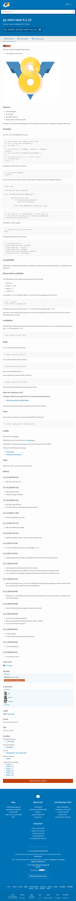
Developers (9, 747)
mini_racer (23, 444)
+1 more (6, 705)
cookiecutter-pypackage (13, 454)
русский (31, 888)
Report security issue (38, 831)
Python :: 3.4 (10, 770)
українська (43, 887)
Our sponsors (38, 817)
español (15, 887)
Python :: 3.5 (10, 773)
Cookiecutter (10, 452)
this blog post (30, 440)
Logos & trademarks (38, 815)
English (8, 758)
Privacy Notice (37, 836)
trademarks (53, 860)
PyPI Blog (37, 807)
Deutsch (56, 887)
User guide (12, 812)
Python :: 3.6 (10, 775)
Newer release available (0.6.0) (14, 680)
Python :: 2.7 (10, 766)
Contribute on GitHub (62, 809)
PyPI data (6, 674)
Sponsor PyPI (63, 815)
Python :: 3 (9, 768)
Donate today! (38, 856)
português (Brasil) (33, 887)
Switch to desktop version (38, 876)
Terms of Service (37, 828)
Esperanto (42, 888)
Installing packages (12, 807)
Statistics (38, 812)
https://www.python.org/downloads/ (17, 400)
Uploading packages (12, 809)
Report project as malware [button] (38, 781)
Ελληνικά (50, 887)
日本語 (26, 887)
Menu (67, 4)
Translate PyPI (61, 812)
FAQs (13, 817)
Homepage (8, 665)
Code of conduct (37, 833)
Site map (38, 867)
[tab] (9, 39)
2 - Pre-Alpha (10, 741)
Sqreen (16, 436)
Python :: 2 (9, 764)
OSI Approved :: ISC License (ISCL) (16, 753)
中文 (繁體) (70, 887)
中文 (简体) (62, 887)
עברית (36, 888)
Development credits (61, 817)
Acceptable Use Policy (37, 838)
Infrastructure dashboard (37, 809)
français (20, 887)
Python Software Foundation (39, 865)
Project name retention (12, 815)
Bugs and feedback (63, 807)
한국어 (48, 888)
